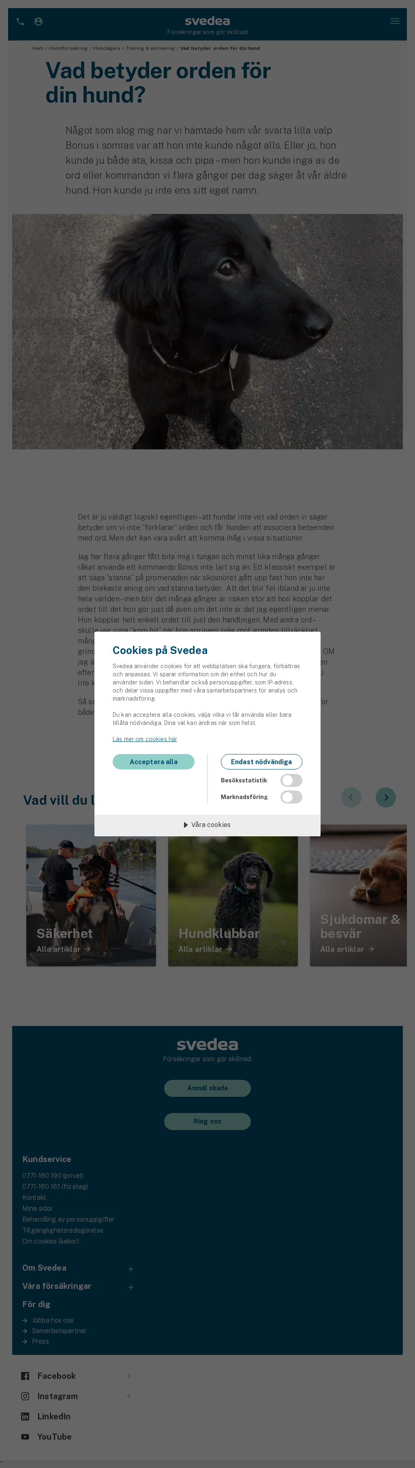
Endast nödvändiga (261, 762)
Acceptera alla (154, 762)
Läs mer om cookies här (145, 739)
